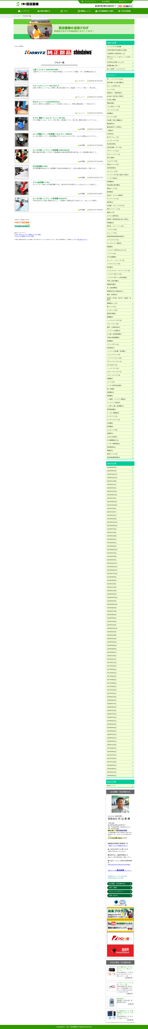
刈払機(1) (110, 423)
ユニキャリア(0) (112, 430)
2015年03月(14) (112, 597)
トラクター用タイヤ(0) (114, 274)
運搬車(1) (110, 450)
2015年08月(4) (111, 614)
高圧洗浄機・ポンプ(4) (114, 147)
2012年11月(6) (111, 532)
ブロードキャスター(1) (114, 372)
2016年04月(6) (111, 638)
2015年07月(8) (111, 611)
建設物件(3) (110, 123)
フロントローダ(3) (113, 324)
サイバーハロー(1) (113, 198)
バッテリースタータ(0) (114, 358)
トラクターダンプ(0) (113, 264)
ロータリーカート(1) (113, 419)
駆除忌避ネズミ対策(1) (114, 127)
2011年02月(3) (111, 488)
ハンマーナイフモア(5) (114, 320)
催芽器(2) (110, 202)
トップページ (25, 11)
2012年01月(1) (111, 515)
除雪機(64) (110, 181)
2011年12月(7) (111, 512)
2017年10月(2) (111, 690)
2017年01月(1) (111, 662)
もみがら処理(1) (112, 437)
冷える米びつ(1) (112, 365)
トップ (17, 16)
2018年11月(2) (111, 710)
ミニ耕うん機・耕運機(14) (115, 406)
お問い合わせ (113, 895)
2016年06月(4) (111, 645)
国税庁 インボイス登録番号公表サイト (118, 845)
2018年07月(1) (111, 703)
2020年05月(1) (111, 741)
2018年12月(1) (111, 714)
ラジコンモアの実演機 (114, 46)
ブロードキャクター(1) (114, 361)
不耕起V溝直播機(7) (113, 337)
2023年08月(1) (111, 768)
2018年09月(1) (111, 707)
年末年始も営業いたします (115, 62)
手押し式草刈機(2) (113, 281)
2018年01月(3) (111, 697)
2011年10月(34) (112, 505)
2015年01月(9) (111, 590)
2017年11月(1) (111, 693)
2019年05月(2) (111, 727)
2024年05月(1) (111, 775)
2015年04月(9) (111, 601)
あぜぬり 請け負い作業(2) (115, 96)
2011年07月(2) (111, 498)
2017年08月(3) (111, 683)
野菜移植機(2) (111, 409)
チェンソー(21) (112, 233)
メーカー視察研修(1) (113, 443)
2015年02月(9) (111, 594)
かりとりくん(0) (112, 171)
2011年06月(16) (112, 495)
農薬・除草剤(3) (112, 294)
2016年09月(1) (111, 652)
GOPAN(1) (110, 134)
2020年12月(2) (111, 745)
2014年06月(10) (112, 570)
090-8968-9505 (121, 830)
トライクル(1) (111, 253)
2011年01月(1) (111, 484)
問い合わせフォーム (82, 239)
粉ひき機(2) (110, 157)
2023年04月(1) (111, 765)
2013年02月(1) (111, 539)
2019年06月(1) (111, 731)
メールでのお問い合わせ (115, 838)
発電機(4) (110, 341)
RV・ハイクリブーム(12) (115, 79)
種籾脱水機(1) (111, 284)
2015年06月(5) (111, 608)
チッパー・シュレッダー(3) (115, 260)
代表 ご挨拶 (113, 887)
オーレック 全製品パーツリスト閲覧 (25, 236)
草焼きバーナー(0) (113, 164)
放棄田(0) (110, 433)
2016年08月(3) (111, 649)
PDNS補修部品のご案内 (105, 11)
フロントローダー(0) (113, 375)
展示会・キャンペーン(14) (115, 226)
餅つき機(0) (110, 389)
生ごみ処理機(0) (112, 288)
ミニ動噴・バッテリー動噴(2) (116, 399)
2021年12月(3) (111, 762)
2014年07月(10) (112, 573)
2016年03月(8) (111, 635)
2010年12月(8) (111, 481)
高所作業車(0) (111, 168)
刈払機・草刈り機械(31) (114, 120)
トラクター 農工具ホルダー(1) (116, 250)
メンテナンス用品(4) (113, 402)
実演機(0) (110, 426)
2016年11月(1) (111, 659)
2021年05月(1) (111, 748)
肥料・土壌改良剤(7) (113, 327)
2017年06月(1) (111, 679)
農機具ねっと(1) (112, 303)
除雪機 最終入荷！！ (113, 65)
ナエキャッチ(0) (112, 310)
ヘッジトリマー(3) (113, 368)
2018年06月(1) (111, 700)
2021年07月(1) (111, 755)
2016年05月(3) (111, 642)
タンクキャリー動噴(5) (114, 243)
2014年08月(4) (111, 577)
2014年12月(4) (111, 587)
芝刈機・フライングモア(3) (115, 205)
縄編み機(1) (110, 103)
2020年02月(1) (111, 738)
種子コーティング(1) (113, 209)
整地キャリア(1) (112, 188)
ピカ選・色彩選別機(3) (114, 334)
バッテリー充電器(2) (113, 330)
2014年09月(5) (111, 580)
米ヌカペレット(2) (113, 137)
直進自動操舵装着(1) (113, 457)
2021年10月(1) (111, 758)
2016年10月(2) (111, 655)
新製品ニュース (86, 11)
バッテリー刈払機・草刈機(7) (116, 351)
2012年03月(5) (111, 519)
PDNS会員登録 (126, 11)
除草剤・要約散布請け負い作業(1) (118, 219)
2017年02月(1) (111, 666)
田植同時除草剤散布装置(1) (115, 236)
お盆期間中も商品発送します (116, 53)
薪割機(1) (110, 395)
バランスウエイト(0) (113, 354)
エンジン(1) (110, 89)
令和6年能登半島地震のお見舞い (117, 50)
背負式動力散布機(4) (113, 185)
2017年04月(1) (111, 673)
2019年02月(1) (111, 721)
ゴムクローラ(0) (112, 161)
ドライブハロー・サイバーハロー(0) (118, 270)
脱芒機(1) (110, 267)
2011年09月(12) (112, 501)
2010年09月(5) (111, 471)
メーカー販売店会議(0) (114, 385)
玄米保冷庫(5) (111, 144)
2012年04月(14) (112, 522)
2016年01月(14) (112, 628)
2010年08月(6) (111, 467)
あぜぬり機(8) (111, 99)
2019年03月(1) (111, 724)
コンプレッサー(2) (113, 140)
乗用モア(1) (110, 212)
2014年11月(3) (111, 584)
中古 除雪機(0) (111, 257)
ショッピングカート (89, 1)
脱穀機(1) (110, 246)
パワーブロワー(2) (113, 344)
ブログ (65, 11)
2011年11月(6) (111, 508)
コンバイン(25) (112, 117)
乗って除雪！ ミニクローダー (116, 69)
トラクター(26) (112, 229)
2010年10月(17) (112, 474)
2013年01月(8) (111, 536)
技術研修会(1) (111, 447)
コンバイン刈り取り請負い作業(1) (118, 175)
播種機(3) (110, 317)
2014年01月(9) (111, 553)
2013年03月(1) (111, 543)
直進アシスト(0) (112, 454)
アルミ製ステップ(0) (113, 106)
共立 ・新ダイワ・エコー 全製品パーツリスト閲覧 (28, 234)
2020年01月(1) (111, 734)
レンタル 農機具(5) (113, 413)
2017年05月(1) (111, 676)
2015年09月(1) (111, 618)
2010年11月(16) (112, 477)
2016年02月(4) (111, 632)
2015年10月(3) (111, 621)
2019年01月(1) (111, 717)
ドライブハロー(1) (113, 240)
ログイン (124, 1)
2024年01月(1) (111, 772)
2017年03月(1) (111, 669)
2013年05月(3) (111, 546)
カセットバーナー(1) (113, 154)
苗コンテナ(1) (111, 306)
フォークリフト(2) (113, 110)
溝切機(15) (110, 392)
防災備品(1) (110, 348)
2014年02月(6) (111, 556)
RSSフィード (111, 785)
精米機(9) (110, 192)
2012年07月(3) (111, 529)
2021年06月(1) (111, 751)
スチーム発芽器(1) (113, 216)
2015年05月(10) (112, 604)
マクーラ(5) (110, 382)
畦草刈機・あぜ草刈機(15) (115, 82)
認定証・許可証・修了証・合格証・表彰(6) (119, 299)
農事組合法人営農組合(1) (115, 291)
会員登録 (107, 1)
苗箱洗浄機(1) (111, 313)
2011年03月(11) (112, 491)
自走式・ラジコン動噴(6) (115, 195)
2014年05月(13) (112, 566)
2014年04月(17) (112, 563)
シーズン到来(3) (112, 178)
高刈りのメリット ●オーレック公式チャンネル (119, 58)
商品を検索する (45, 11)
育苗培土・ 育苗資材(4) (114, 93)
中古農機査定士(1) (113, 440)
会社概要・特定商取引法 (117, 883)
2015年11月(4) (111, 625)
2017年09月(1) (111, 686)
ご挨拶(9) (110, 130)
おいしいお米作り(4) (113, 86)
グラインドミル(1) (113, 151)
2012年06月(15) (112, 525)
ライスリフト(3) (112, 416)
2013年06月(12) (112, 549)
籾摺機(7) (110, 378)
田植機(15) (110, 222)
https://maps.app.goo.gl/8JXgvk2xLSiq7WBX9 (119, 864)
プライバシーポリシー (116, 891)
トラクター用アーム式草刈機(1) (117, 277)
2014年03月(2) (111, 560)
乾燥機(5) (110, 113)
